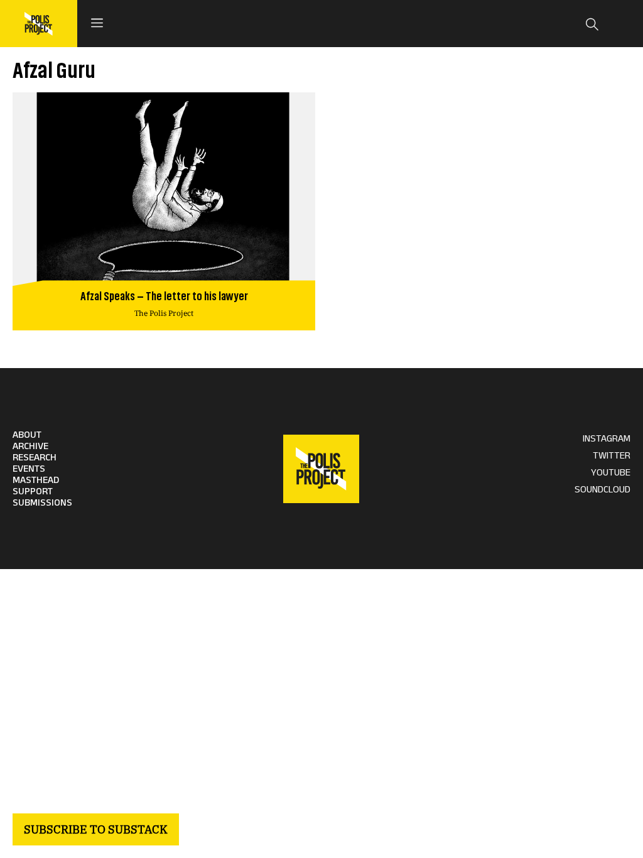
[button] (97, 24)
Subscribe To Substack (96, 829)
